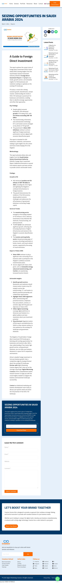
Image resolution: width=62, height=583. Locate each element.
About (35, 4)
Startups (4, 567)
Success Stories (6, 563)
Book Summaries (6, 562)
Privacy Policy (47, 578)
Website (7, 461)
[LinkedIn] (52, 31)
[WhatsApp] (55, 31)
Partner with (14, 365)
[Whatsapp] (57, 579)
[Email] (45, 35)
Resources (29, 4)
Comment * (8, 468)
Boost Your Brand (11, 526)
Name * (7, 447)
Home (11, 4)
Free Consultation (55, 3)
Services (16, 4)
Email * (7, 454)
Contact (41, 4)
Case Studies (5, 565)
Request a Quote (21, 565)
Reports (13, 24)
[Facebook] (45, 31)
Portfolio (22, 4)
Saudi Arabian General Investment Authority (19, 158)
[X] (48, 31)
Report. (19, 77)
